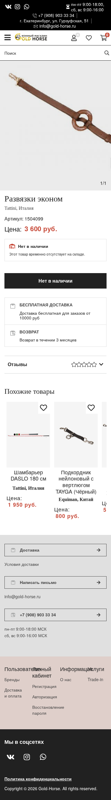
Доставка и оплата (13, 693)
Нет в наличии (55, 280)
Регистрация (41, 686)
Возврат (29, 332)
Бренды (12, 679)
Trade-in (95, 679)
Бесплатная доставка (46, 305)
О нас (65, 679)
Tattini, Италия (18, 208)
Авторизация (41, 697)
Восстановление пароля (41, 710)
